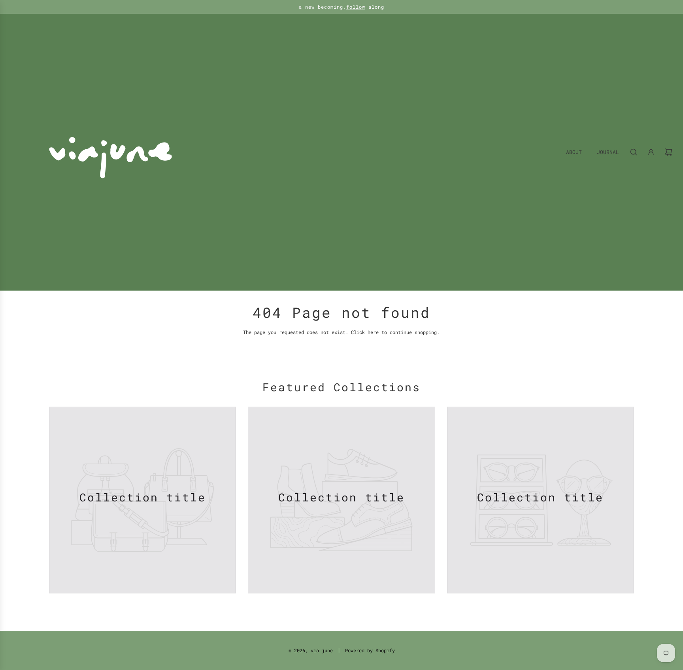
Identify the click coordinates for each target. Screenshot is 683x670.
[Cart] (668, 152)
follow (355, 7)
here (373, 332)
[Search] (633, 152)
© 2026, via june (311, 650)
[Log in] (651, 152)
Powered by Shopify (370, 650)
